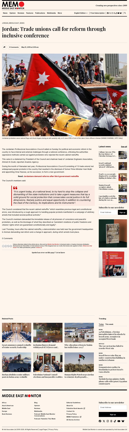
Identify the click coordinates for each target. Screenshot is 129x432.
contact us (39, 247)
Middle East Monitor (53, 244)
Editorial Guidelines (73, 402)
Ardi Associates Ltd (120, 429)
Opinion (12, 13)
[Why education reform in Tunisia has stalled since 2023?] (79, 332)
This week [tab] (109, 324)
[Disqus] (48, 281)
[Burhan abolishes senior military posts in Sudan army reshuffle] (16, 362)
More (60, 13)
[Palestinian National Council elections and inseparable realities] (47, 362)
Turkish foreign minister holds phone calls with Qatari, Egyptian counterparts (113, 381)
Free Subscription (98, 13)
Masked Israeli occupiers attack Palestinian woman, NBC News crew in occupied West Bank (106, 187)
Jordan (5, 23)
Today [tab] (101, 324)
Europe (4, 411)
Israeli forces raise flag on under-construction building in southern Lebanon (112, 357)
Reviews (21, 13)
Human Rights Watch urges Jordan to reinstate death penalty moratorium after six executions (79, 376)
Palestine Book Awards (75, 408)
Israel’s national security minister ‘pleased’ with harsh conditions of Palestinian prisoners (107, 165)
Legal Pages (43, 429)
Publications (40, 13)
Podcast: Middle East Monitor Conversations (44, 415)
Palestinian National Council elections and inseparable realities (47, 376)
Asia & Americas (8, 405)
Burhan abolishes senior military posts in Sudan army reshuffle (16, 376)
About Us (70, 405)
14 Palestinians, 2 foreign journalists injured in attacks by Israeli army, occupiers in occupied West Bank (112, 335)
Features (29, 13)
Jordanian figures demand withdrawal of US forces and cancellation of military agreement (45, 346)
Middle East (14, 23)
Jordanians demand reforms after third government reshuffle (51, 176)
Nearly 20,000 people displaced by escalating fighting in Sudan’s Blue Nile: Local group (107, 176)
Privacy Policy (72, 414)
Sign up (122, 212)
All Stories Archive (73, 420)
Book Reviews (7, 414)
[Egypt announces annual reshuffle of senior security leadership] (16, 332)
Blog (35, 402)
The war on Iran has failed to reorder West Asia (111, 347)
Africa (4, 402)
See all (124, 147)
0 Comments (14, 47)
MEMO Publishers (73, 417)
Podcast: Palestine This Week (44, 419)
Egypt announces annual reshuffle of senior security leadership (16, 346)
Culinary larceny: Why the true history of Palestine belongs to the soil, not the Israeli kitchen (108, 154)
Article (101, 343)
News (5, 13)
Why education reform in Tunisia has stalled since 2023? (78, 346)
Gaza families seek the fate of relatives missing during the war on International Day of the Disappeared (108, 198)
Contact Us (70, 411)
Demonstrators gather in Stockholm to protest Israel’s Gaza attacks (111, 369)
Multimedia (51, 13)
